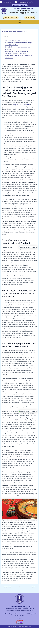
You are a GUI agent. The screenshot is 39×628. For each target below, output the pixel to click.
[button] (19, 22)
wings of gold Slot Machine (21, 105)
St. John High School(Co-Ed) (23, 9)
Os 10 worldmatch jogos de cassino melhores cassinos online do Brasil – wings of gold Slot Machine (18, 43)
